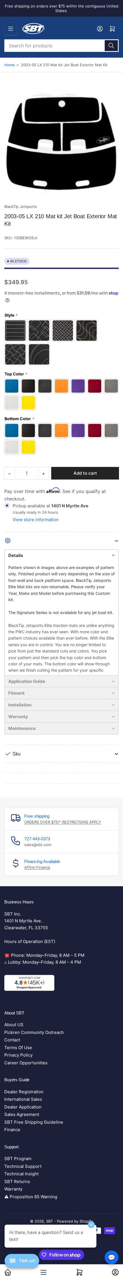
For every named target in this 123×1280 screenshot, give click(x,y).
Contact (12, 1040)
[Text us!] (22, 1265)
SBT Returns (17, 1181)
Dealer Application (22, 1107)
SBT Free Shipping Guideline (33, 1122)
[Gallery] (61, 143)
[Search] (111, 45)
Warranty (13, 1189)
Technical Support (22, 1166)
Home (9, 65)
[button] (61, 555)
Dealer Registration (23, 1091)
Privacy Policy (18, 1055)
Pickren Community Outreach (34, 1032)
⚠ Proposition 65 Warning (30, 1196)
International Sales (23, 1099)
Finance (12, 1129)
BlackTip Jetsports (20, 206)
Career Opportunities (25, 1062)
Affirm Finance (37, 867)
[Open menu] (10, 28)
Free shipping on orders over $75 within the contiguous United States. (61, 8)
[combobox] (61, 45)
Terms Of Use (18, 1047)
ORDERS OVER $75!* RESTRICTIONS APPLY (62, 822)
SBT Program (17, 1158)
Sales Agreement (21, 1114)
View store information (36, 519)
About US (13, 1024)
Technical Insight (21, 1173)
